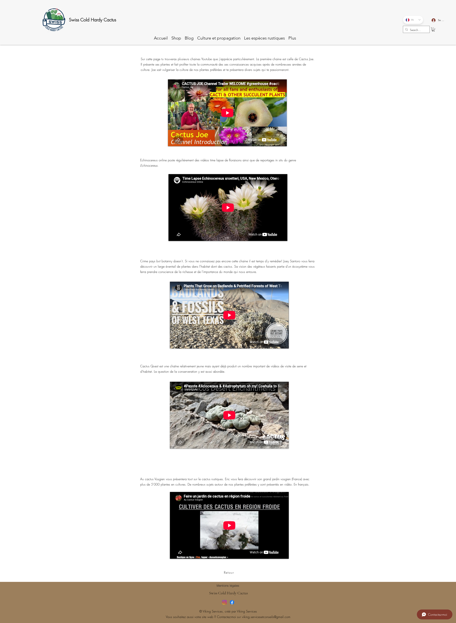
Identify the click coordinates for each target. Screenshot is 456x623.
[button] (433, 29)
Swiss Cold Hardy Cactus (92, 20)
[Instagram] (224, 602)
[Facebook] (232, 602)
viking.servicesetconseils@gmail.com (266, 617)
